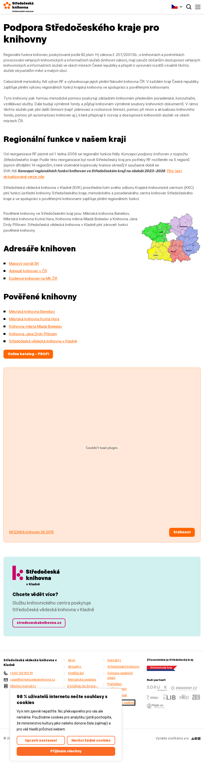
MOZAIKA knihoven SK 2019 (31, 532)
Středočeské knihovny (123, 666)
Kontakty (114, 660)
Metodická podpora (82, 679)
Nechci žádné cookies (90, 740)
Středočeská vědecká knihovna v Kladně (43, 341)
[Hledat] (189, 7)
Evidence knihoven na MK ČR (33, 278)
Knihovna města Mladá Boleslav (35, 326)
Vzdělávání (76, 673)
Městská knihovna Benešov (32, 311)
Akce (71, 660)
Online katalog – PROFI (28, 354)
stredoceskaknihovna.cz (39, 622)
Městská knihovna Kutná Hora (34, 319)
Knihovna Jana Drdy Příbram (33, 333)
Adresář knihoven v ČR (28, 271)
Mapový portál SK (24, 263)
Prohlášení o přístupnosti (117, 686)
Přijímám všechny (66, 751)
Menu (198, 7)
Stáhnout (182, 532)
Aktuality (74, 666)
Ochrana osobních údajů (120, 675)
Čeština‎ (177, 6)
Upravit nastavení (41, 740)
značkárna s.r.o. (178, 738)
